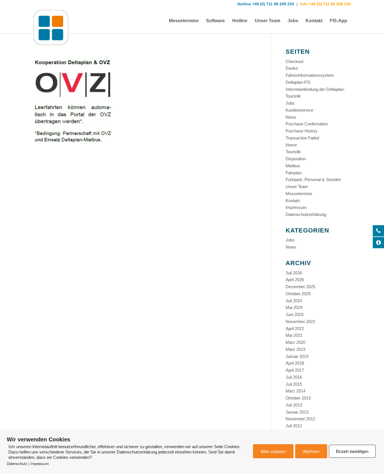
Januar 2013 (297, 412)
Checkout (294, 61)
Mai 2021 (294, 335)
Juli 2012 (294, 425)
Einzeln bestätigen (352, 451)
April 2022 (295, 328)
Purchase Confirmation (307, 123)
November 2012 (300, 418)
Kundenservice (299, 110)
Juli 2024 (294, 300)
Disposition (296, 158)
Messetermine (299, 193)
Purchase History (302, 130)
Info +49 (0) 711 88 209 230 (325, 4)
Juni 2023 (294, 314)
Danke (292, 68)
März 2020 (295, 342)
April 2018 (295, 363)
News (291, 117)
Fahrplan (294, 172)
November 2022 (300, 321)
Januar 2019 (297, 356)
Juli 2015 (294, 384)
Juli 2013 (294, 405)
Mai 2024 (294, 307)
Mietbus (293, 165)
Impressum (296, 207)
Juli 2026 (294, 272)
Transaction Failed (302, 138)
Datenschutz (17, 463)
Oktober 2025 (298, 293)
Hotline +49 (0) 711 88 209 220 (265, 4)
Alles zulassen (273, 451)
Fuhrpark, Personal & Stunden (313, 179)
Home (291, 145)
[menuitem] (183, 20)
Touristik (293, 151)
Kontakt (293, 200)
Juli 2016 (294, 377)
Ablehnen (311, 451)
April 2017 (295, 370)
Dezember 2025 (300, 286)
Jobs (290, 103)
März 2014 (295, 391)
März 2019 (295, 349)
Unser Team (297, 186)
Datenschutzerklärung (306, 214)
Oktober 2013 (298, 398)
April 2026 (295, 279)
